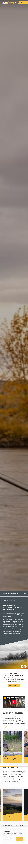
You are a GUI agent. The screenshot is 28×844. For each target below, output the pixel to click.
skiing (4, 628)
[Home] (8, 3)
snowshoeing (9, 628)
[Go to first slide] (25, 666)
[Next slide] (6, 727)
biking (21, 626)
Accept (19, 839)
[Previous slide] (22, 666)
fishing (10, 626)
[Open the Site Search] (16, 3)
